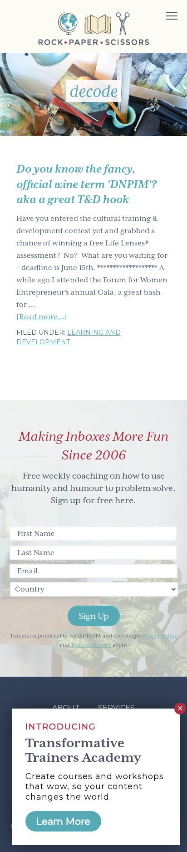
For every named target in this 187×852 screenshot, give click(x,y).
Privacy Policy (159, 636)
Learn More (63, 821)
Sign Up (94, 616)
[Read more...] (41, 317)
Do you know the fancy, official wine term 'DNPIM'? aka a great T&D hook (86, 184)
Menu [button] (161, 17)
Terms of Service (91, 645)
